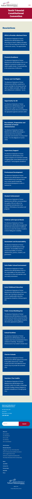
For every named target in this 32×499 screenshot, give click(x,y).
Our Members (6, 436)
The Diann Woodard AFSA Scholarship (12, 457)
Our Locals (5, 437)
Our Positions (6, 445)
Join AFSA (5, 463)
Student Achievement (12, 196)
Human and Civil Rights (12, 79)
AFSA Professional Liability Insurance (12, 452)
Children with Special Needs (14, 220)
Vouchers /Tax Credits (12, 378)
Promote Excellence (11, 57)
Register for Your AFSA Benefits (11, 450)
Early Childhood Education (14, 287)
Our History (6, 439)
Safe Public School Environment (15, 265)
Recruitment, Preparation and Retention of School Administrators (15, 125)
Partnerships (6, 468)
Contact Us (5, 466)
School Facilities (10, 333)
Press (4, 472)
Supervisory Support (12, 150)
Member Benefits (7, 447)
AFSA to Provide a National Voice (16, 35)
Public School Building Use (14, 311)
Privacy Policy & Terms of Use (16, 488)
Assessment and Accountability (15, 242)
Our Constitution (7, 441)
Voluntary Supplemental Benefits (11, 455)
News (4, 461)
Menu (29, 5)
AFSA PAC (5, 470)
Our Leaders (6, 434)
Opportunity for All (11, 101)
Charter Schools (10, 354)
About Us (5, 431)
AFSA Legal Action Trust (9, 453)
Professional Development (14, 172)
